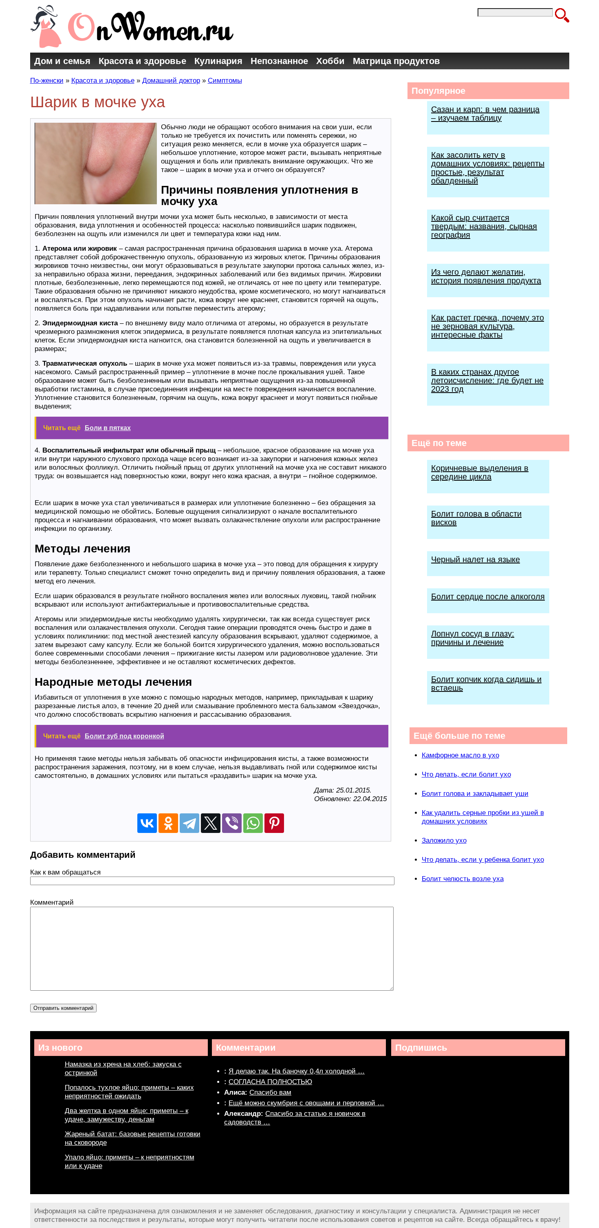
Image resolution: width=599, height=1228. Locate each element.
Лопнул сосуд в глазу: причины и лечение (472, 638)
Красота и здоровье (142, 61)
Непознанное (279, 61)
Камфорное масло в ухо (460, 755)
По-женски (47, 80)
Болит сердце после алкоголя (488, 596)
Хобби (330, 61)
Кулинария (218, 61)
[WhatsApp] (253, 823)
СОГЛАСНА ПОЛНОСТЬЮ (270, 1082)
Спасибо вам (270, 1092)
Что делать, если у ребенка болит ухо (483, 860)
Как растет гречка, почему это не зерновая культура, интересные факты (487, 326)
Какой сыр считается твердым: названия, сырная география (484, 226)
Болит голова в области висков (476, 518)
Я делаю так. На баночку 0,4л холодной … (297, 1071)
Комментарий (52, 902)
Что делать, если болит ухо (466, 774)
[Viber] (232, 823)
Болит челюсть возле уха (463, 879)
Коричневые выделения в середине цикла (480, 472)
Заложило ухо (444, 840)
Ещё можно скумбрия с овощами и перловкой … (306, 1103)
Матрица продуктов (396, 61)
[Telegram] (189, 823)
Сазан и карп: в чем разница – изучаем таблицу (485, 113)
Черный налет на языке (475, 559)
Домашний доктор (171, 80)
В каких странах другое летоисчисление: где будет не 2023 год (487, 380)
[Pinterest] (274, 823)
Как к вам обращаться (65, 872)
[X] (210, 823)
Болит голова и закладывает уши (475, 793)
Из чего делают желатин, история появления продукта (486, 276)
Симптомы (225, 80)
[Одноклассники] (168, 823)
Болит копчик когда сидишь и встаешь (486, 683)
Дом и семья (62, 61)
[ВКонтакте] (147, 823)
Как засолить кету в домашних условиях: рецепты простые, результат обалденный (487, 167)
